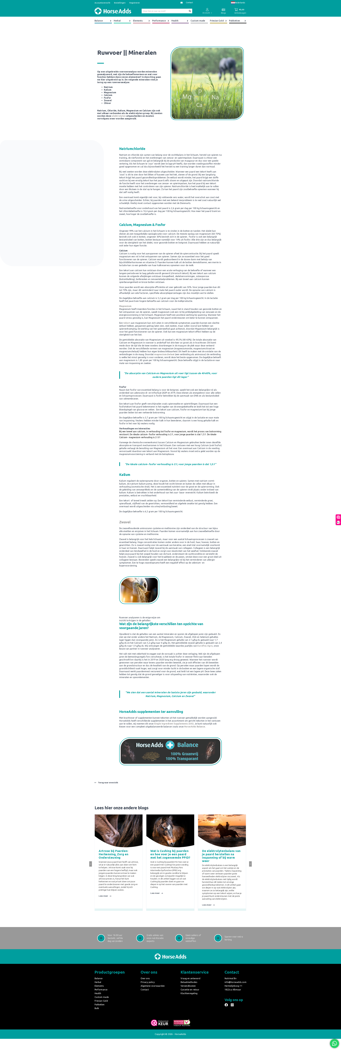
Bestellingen (119, 3)
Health (174, 20)
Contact (189, 3)
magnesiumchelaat (164, 354)
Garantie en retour (190, 989)
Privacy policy (148, 982)
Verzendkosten (188, 986)
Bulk (97, 1008)
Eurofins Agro (205, 646)
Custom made (198, 20)
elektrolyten (119, 116)
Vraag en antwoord (190, 978)
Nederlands (240, 3)
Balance (99, 20)
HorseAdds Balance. (195, 726)
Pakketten (234, 20)
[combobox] (238, 2)
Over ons (145, 978)
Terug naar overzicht (108, 783)
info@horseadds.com (235, 982)
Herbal (117, 20)
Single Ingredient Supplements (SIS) (174, 723)
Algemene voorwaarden (153, 986)
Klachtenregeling (189, 993)
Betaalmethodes (189, 982)
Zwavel (125, 522)
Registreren (134, 3)
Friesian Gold (217, 20)
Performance (159, 20)
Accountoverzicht (102, 3)
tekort (126, 323)
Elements (138, 20)
